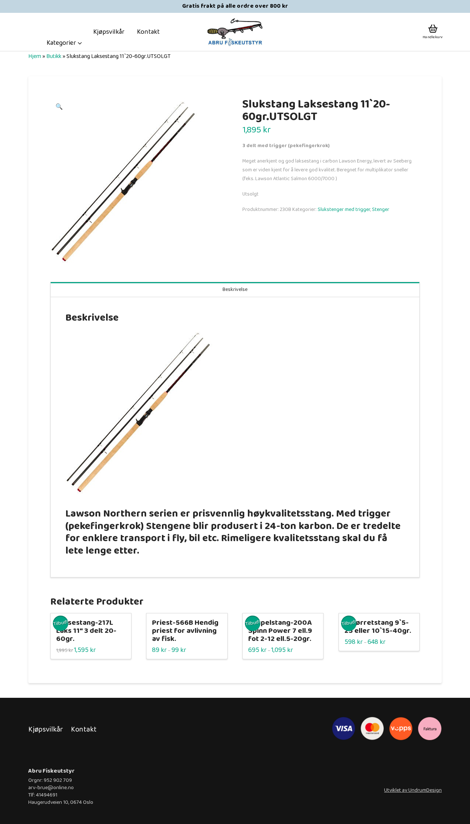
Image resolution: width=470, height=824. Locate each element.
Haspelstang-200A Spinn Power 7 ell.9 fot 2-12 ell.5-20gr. (280, 631)
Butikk (53, 56)
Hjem (34, 56)
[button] (64, 43)
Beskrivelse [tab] (235, 289)
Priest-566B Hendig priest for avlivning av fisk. (185, 631)
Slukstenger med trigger (344, 209)
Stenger (380, 209)
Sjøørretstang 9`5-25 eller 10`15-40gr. (377, 627)
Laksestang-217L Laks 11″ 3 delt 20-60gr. (86, 631)
